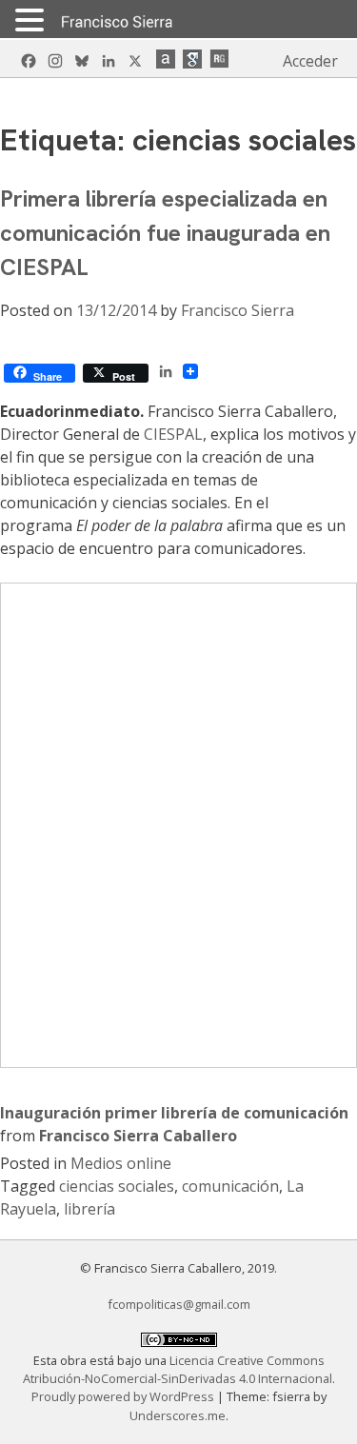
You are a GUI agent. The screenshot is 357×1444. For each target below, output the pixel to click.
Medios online (120, 1163)
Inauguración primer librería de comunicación (174, 1112)
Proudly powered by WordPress (124, 1396)
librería (89, 1208)
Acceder (310, 60)
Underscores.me (177, 1415)
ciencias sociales (116, 1186)
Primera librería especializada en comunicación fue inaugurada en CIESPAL (165, 233)
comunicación (230, 1186)
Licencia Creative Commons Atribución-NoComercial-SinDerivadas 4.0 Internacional (177, 1369)
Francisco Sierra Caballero (138, 1135)
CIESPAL (173, 434)
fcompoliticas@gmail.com (179, 1304)
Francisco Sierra (237, 310)
